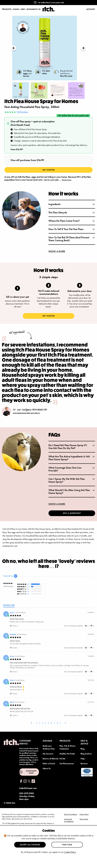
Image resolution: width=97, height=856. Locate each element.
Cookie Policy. (70, 852)
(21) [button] (28, 586)
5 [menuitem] (48, 723)
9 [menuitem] (60, 723)
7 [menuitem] (54, 723)
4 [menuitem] (45, 723)
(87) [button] (28, 584)
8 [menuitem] (57, 723)
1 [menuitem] (36, 723)
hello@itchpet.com (28, 788)
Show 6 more (56, 503)
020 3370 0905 (26, 793)
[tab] (9, 605)
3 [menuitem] (42, 723)
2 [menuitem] (39, 723)
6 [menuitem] (51, 723)
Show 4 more (56, 251)
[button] (14, 626)
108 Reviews (22, 112)
